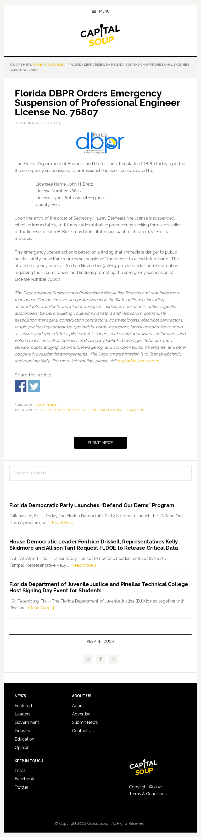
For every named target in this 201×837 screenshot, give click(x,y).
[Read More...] (63, 522)
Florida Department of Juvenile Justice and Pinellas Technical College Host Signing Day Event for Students (98, 587)
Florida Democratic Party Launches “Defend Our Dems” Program (91, 505)
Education (24, 739)
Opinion (22, 747)
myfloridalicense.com (138, 360)
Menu (104, 11)
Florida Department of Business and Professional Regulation (90, 410)
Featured (23, 705)
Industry (22, 730)
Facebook (24, 778)
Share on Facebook (20, 386)
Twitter (21, 787)
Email (20, 770)
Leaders (22, 714)
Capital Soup (100, 35)
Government (47, 404)
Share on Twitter (34, 386)
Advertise (81, 714)
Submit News (100, 443)
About (78, 705)
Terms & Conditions (148, 793)
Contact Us (83, 730)
